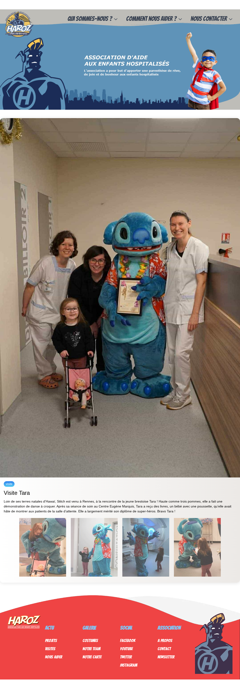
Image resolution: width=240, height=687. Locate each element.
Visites (50, 648)
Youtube (126, 648)
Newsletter (166, 657)
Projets (51, 640)
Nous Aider (53, 657)
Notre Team (91, 648)
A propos (165, 640)
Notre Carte (91, 657)
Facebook (127, 640)
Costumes (90, 640)
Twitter (126, 657)
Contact (164, 648)
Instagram (128, 665)
